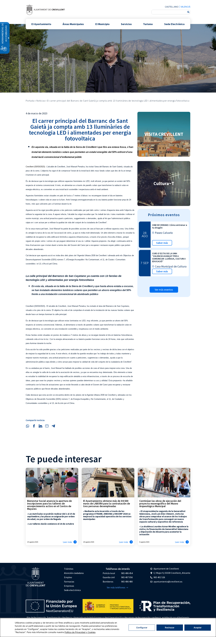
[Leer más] (75, 542)
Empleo (68, 577)
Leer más (67, 541)
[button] (27, 426)
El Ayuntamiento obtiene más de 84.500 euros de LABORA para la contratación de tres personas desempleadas (106, 503)
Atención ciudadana (74, 573)
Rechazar (169, 627)
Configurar (141, 627)
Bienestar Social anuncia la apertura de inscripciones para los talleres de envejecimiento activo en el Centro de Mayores (49, 504)
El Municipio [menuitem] (102, 24)
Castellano (172, 6)
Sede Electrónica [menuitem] (174, 24)
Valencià (185, 6)
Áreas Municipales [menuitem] (73, 24)
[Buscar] (188, 12)
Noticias (40, 100)
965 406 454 (127, 573)
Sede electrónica (72, 590)
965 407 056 (127, 577)
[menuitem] (74, 568)
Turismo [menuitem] (148, 24)
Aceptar (198, 627)
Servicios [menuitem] (126, 24)
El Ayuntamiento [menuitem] (41, 24)
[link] (45, 9)
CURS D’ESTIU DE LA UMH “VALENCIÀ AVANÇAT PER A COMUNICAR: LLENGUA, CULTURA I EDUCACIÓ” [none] (169, 257)
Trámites (68, 568)
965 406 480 (127, 581)
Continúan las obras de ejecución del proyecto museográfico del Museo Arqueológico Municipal (160, 503)
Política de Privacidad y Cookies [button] (80, 632)
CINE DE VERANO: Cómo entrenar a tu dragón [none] (169, 226)
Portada (30, 100)
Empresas (69, 585)
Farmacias (69, 581)
